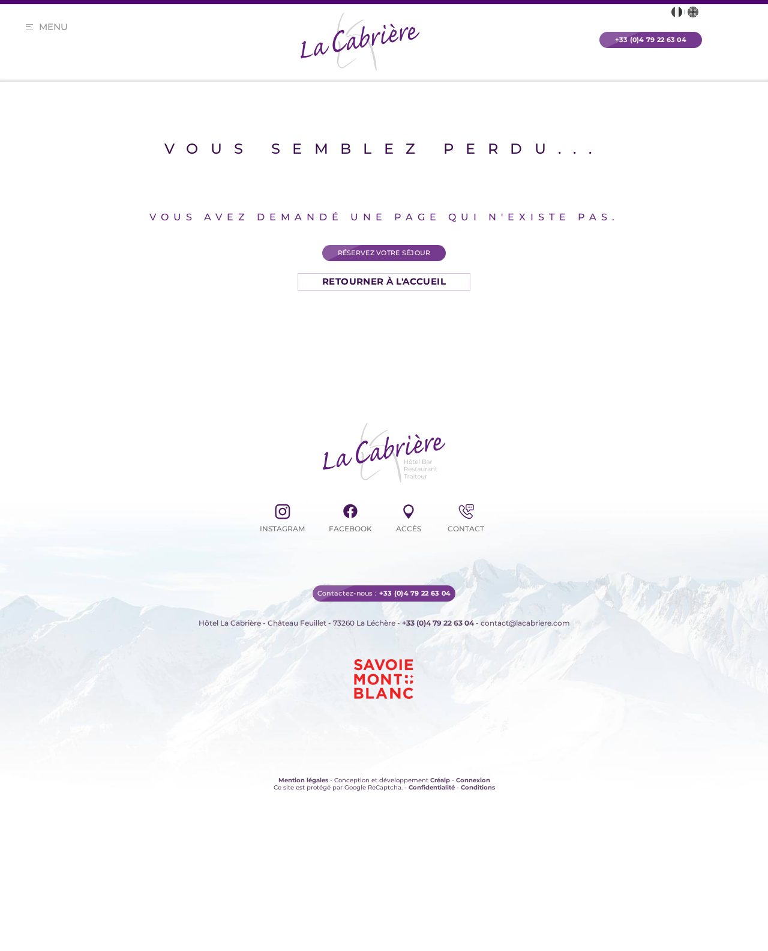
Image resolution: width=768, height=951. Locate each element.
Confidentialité (432, 773)
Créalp (440, 766)
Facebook (350, 528)
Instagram (282, 528)
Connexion (473, 766)
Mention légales (303, 766)
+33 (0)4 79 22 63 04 (438, 609)
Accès (408, 528)
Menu (53, 26)
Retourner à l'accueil (384, 281)
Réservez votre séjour (384, 253)
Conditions (478, 773)
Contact (466, 528)
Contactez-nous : (384, 579)
